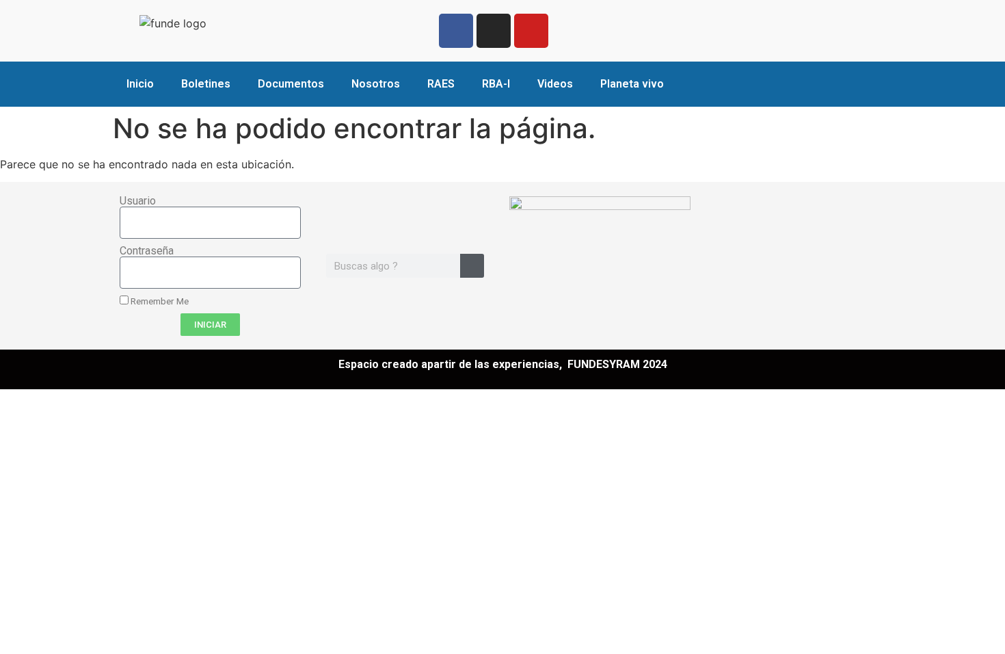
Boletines (205, 83)
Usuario (138, 201)
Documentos (291, 83)
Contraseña (147, 251)
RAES (441, 83)
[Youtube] (531, 31)
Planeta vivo (632, 83)
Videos (555, 83)
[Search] (472, 266)
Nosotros (375, 83)
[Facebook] (456, 31)
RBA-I (496, 83)
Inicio (140, 83)
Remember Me (159, 301)
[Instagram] (494, 31)
